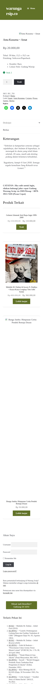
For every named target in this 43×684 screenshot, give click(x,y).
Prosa (35, 98)
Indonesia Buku (21, 666)
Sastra (5, 101)
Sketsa (11, 101)
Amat (10, 98)
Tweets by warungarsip (12, 557)
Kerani (27, 669)
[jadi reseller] (21, 459)
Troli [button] (21, 227)
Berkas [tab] (6, 130)
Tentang (8, 669)
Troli (19, 82)
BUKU (11, 480)
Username (7, 398)
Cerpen (29, 98)
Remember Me (10, 412)
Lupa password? (10, 425)
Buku (13, 96)
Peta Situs (17, 669)
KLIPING (13, 484)
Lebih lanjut (21, 301)
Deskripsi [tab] (7, 123)
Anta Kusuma (19, 98)
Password (6, 406)
